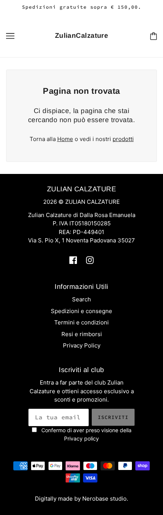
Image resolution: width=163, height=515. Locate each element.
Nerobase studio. (105, 498)
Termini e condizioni (81, 322)
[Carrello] (153, 35)
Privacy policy (81, 438)
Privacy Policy (81, 345)
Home (65, 139)
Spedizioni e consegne (81, 311)
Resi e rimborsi (81, 334)
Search (81, 299)
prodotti (123, 139)
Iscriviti (113, 417)
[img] (73, 260)
